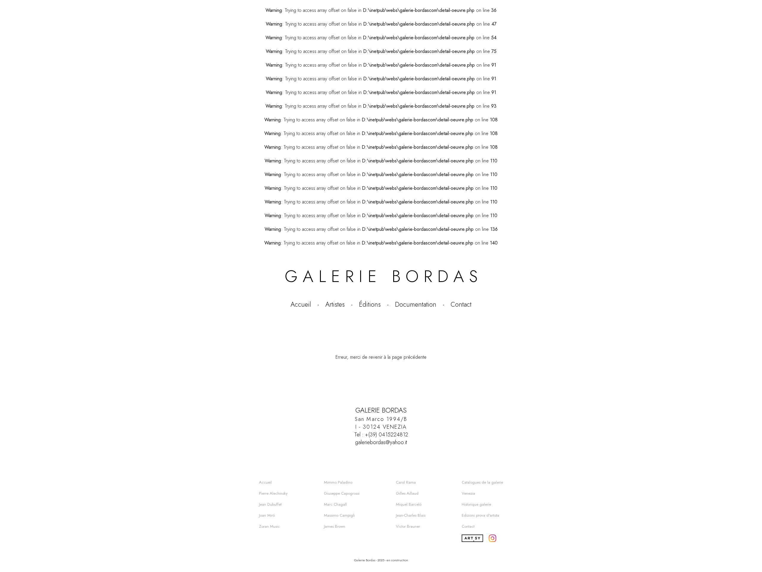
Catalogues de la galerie (482, 482)
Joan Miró (267, 515)
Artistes (335, 304)
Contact (461, 304)
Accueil (301, 304)
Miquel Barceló (408, 504)
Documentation (415, 304)
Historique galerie (476, 504)
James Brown (334, 526)
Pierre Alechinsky (273, 493)
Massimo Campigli (339, 515)
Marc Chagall (335, 504)
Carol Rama (406, 482)
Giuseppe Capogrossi (342, 493)
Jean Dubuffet (270, 504)
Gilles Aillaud (407, 493)
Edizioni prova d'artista (480, 515)
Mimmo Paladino (338, 482)
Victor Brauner (408, 526)
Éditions (370, 304)
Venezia (468, 493)
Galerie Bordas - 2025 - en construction (381, 560)
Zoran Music (269, 526)
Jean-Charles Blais (410, 515)
